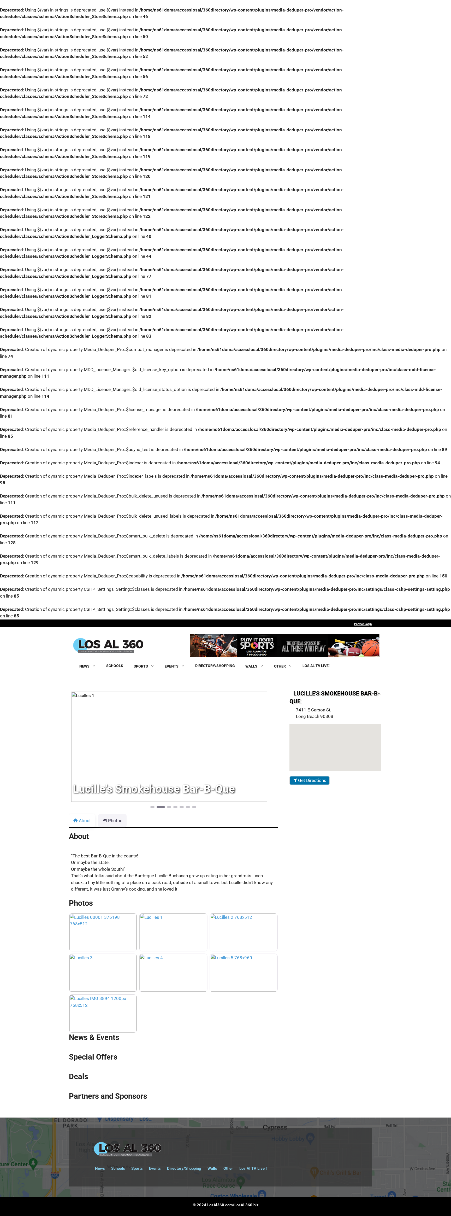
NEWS (84, 666)
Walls (212, 1168)
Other (228, 1168)
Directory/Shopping (184, 1168)
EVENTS (172, 666)
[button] (84, 749)
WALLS (251, 666)
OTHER (280, 666)
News (100, 1168)
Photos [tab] (115, 820)
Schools (118, 1168)
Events (155, 1168)
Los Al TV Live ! (253, 1168)
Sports (137, 1168)
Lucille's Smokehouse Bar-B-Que (334, 697)
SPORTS (141, 666)
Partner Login (363, 624)
